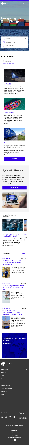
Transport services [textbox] (8, 63)
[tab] (14, 39)
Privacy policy (14, 430)
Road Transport (9, 143)
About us (3, 372)
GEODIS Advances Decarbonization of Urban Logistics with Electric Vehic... (12, 312)
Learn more (14, 187)
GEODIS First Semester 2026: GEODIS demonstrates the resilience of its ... (12, 262)
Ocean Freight (9, 112)
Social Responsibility (6, 388)
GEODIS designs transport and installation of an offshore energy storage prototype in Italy (18, 295)
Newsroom (4, 391)
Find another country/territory (23, 418)
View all (14, 158)
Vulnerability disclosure (14, 437)
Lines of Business (5, 385)
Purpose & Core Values (7, 382)
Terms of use (14, 435)
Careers (3, 394)
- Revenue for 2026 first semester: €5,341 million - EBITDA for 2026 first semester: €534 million (18, 270)
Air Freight (7, 84)
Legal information (14, 433)
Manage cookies (14, 428)
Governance (4, 379)
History (3, 375)
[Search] (24, 3)
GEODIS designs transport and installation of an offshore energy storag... (13, 287)
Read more (6, 343)
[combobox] (14, 63)
